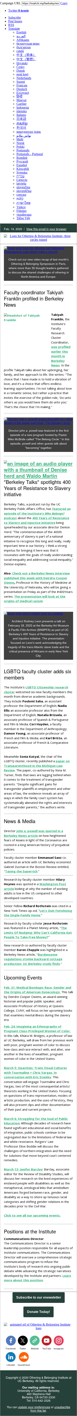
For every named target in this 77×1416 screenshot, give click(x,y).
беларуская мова (27, 43)
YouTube (46, 1348)
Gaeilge (21, 104)
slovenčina (23, 187)
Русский (22, 161)
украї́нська (23, 214)
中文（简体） (26, 55)
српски (21, 194)
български (23, 47)
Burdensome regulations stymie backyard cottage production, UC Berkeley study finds (33, 959)
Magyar (21, 100)
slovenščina (23, 191)
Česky (20, 67)
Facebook (11, 1348)
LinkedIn (11, 1365)
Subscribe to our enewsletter (38, 1297)
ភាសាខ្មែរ (22, 123)
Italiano (21, 115)
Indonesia (22, 107)
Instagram (59, 1348)
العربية (20, 36)
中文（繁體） (26, 59)
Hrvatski (22, 63)
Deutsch (21, 89)
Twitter (18, 10)
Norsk (20, 143)
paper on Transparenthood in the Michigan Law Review (37, 765)
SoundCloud (24, 1365)
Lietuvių (21, 180)
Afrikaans (22, 40)
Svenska (21, 172)
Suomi (20, 81)
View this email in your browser (46, 229)
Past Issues (15, 21)
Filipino (21, 211)
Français (21, 85)
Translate (14, 28)
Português (22, 150)
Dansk (20, 70)
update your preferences (34, 1407)
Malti (19, 139)
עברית (20, 176)
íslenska (21, 111)
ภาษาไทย (23, 203)
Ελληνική (22, 92)
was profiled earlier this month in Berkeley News (60, 356)
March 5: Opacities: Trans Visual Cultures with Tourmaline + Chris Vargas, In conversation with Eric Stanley (35, 1072)
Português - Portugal (29, 154)
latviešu (21, 183)
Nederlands (23, 78)
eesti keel (22, 74)
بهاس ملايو (23, 135)
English (21, 32)
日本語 (21, 119)
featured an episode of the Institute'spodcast (37, 513)
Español (21, 165)
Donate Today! (38, 1312)
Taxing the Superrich (21, 871)
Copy (64, 3)
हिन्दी (19, 96)
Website (35, 1348)
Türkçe (21, 207)
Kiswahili (22, 169)
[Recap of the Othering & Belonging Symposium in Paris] (38, 252)
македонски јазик (28, 131)
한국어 (21, 127)
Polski (20, 146)
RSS (11, 25)
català (20, 51)
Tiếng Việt (23, 218)
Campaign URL (10, 3)
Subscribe (14, 17)
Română (21, 157)
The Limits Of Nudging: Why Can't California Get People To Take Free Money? (38, 932)
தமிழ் (19, 198)
